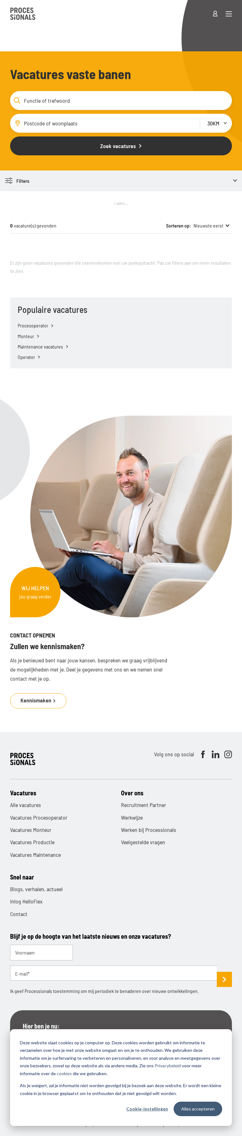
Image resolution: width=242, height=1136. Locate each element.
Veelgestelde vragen (143, 842)
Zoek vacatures (118, 145)
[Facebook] (203, 754)
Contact (18, 913)
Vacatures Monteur (30, 829)
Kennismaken (36, 700)
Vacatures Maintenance (35, 854)
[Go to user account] (219, 14)
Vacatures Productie (32, 842)
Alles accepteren (198, 1108)
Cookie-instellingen (147, 1108)
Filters (22, 181)
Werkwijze (132, 817)
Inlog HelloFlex (26, 901)
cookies (64, 1073)
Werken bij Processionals (148, 829)
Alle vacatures (25, 804)
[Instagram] (228, 754)
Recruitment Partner (143, 804)
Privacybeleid (168, 1065)
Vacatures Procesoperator (38, 817)
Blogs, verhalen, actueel (36, 888)
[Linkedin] (215, 754)
